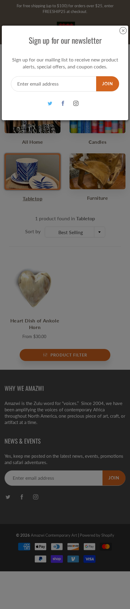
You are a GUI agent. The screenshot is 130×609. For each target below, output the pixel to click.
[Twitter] (50, 103)
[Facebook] (63, 103)
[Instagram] (76, 103)
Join (107, 83)
